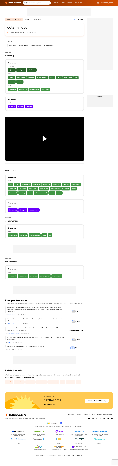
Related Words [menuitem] (38, 19)
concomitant (23, 276)
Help (93, 414)
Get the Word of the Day (97, 401)
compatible (46, 184)
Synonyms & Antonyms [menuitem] (13, 19)
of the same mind (41, 193)
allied (10, 184)
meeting (22, 193)
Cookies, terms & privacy (105, 414)
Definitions (79, 19)
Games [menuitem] (63, 2)
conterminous (34, 89)
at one (17, 184)
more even (70, 382)
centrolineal (26, 184)
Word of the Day (49, 396)
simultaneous (56, 276)
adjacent (12, 70)
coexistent (12, 276)
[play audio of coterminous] (8, 33)
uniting (59, 193)
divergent (22, 210)
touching (12, 82)
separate (29, 106)
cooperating (33, 189)
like (50, 235)
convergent (22, 189)
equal (44, 235)
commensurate (35, 235)
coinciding (36, 184)
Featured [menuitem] (56, 2)
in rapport (65, 189)
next (78, 382)
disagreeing (13, 210)
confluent (66, 184)
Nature (10, 342)
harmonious (44, 189)
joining (59, 77)
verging (19, 82)
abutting (11, 77)
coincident (23, 235)
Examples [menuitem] (27, 19)
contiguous (21, 70)
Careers (78, 414)
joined (52, 77)
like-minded (13, 193)
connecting (21, 77)
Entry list (71, 414)
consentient (76, 184)
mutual (30, 193)
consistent (12, 189)
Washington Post (13, 324)
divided (20, 106)
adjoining (9, 382)
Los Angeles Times (13, 333)
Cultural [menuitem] (69, 2)
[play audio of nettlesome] (45, 405)
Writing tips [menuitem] (79, 2)
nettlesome (52, 400)
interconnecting (42, 77)
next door (45, 89)
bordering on (23, 89)
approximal (12, 89)
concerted (56, 184)
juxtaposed (68, 77)
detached (12, 106)
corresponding (53, 382)
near (76, 77)
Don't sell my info (77, 455)
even (62, 382)
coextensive (13, 235)
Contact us (86, 414)
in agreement (55, 189)
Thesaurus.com (13, 3)
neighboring (32, 70)
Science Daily (12, 314)
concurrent (33, 276)
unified (52, 193)
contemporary (45, 276)
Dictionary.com (105, 3)
